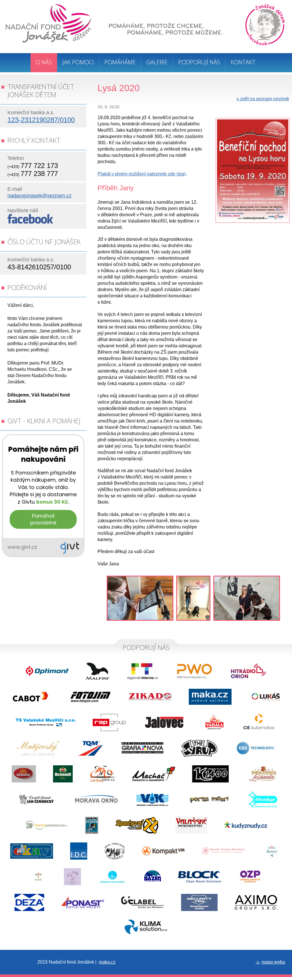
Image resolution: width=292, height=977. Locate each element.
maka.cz (107, 962)
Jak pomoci (78, 62)
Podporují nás (199, 62)
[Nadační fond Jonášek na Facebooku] (265, 25)
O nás (44, 62)
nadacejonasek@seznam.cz (39, 196)
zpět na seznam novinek (262, 98)
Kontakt (243, 62)
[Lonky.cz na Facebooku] (30, 222)
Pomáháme (120, 62)
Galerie (157, 62)
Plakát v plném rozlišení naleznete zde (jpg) (142, 173)
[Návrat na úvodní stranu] (48, 41)
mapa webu (273, 962)
